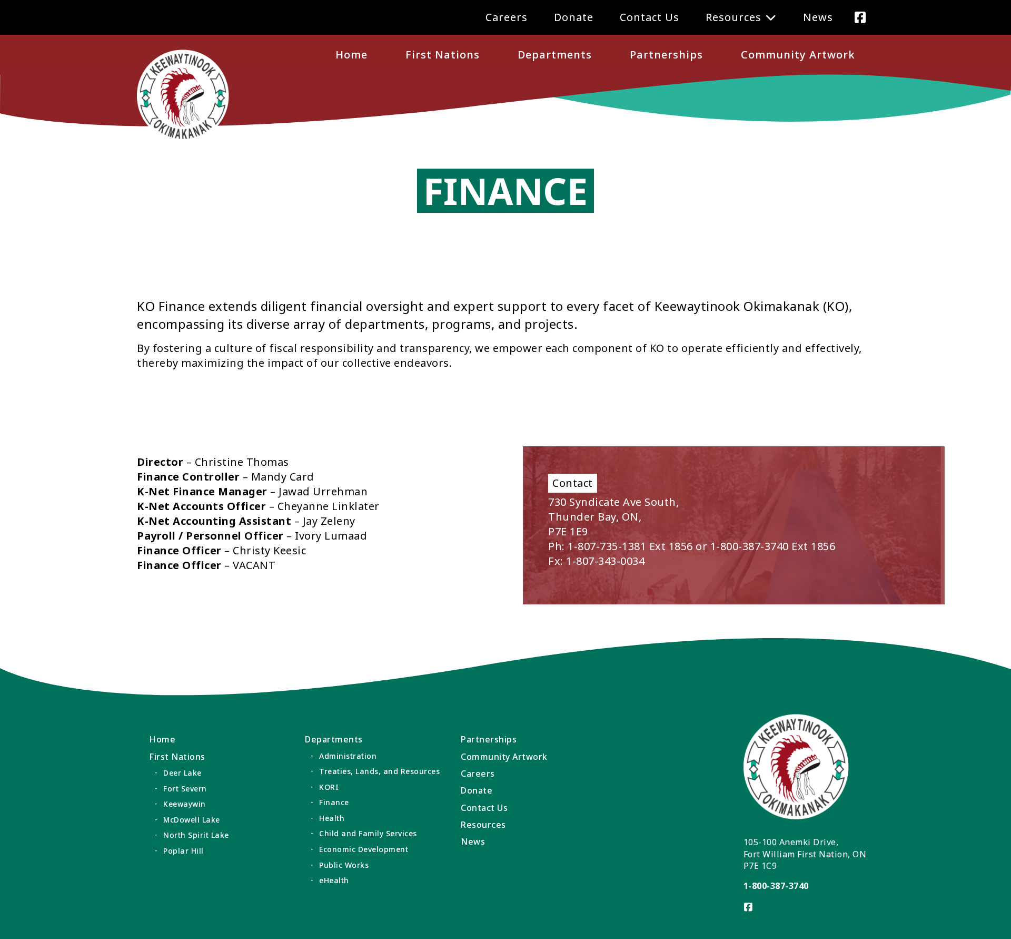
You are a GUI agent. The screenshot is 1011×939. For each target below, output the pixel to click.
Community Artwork (798, 54)
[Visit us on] (860, 17)
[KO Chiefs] (183, 96)
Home (351, 54)
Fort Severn (185, 789)
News (818, 17)
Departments (555, 54)
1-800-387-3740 (776, 886)
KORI (329, 787)
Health (331, 818)
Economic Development (363, 849)
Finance (334, 802)
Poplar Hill (183, 851)
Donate (573, 17)
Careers (506, 17)
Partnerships (666, 54)
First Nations (442, 54)
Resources (733, 17)
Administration (347, 756)
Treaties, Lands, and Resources (379, 771)
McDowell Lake (191, 820)
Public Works (344, 865)
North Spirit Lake (196, 835)
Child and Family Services (368, 833)
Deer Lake (182, 773)
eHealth (334, 880)
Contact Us (649, 17)
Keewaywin (184, 804)
